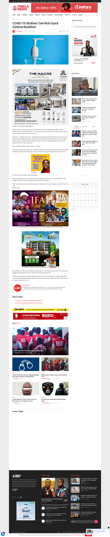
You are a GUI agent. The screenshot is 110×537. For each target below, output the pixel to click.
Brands (31, 15)
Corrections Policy (51, 1)
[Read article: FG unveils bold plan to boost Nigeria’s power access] (75, 514)
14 (92, 233)
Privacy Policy (36, 1)
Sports (74, 15)
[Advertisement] (55, 456)
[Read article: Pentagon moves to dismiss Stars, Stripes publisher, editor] (76, 118)
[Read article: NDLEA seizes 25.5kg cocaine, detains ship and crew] (55, 364)
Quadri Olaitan (46, 403)
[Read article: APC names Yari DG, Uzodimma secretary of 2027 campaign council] (85, 86)
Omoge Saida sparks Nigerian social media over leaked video (90, 143)
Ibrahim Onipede (46, 378)
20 (88, 236)
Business (25, 15)
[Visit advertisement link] (64, 8)
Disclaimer (30, 1)
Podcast (67, 15)
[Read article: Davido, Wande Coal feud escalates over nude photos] (55, 487)
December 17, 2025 (55, 378)
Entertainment (58, 15)
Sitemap (57, 1)
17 (77, 236)
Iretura (23, 532)
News (18, 15)
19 (84, 236)
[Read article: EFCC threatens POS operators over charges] (40, 341)
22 (95, 236)
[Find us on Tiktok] (18, 497)
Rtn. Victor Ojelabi (19, 352)
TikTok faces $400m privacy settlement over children (29, 303)
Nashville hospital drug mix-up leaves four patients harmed (89, 109)
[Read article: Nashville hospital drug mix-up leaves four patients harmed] (76, 110)
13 (88, 233)
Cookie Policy (24, 1)
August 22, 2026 (77, 94)
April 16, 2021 (23, 378)
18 (81, 236)
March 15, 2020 (28, 31)
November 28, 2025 (55, 403)
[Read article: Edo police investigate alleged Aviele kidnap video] (55, 388)
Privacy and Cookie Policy (78, 535)
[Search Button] (97, 15)
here (94, 26)
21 (92, 236)
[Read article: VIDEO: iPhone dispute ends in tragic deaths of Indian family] (76, 101)
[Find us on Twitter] (15, 497)
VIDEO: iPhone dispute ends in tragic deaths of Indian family (89, 100)
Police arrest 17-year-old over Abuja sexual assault (28, 300)
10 (77, 233)
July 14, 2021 (23, 403)
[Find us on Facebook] (12, 497)
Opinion (43, 15)
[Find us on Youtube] (20, 497)
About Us (14, 1)
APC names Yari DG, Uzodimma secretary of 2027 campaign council (89, 480)
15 (95, 233)
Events (80, 15)
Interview (50, 15)
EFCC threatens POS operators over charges (28, 351)
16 (73, 236)
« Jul (73, 245)
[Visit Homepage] (20, 7)
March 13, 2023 (28, 352)
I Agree (88, 535)
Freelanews (19, 31)
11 (81, 233)
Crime (21, 19)
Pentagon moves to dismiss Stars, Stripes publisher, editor (89, 117)
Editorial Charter (43, 1)
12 (84, 233)
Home (13, 15)
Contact (18, 1)
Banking (37, 15)
